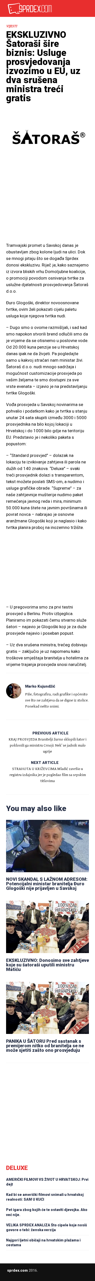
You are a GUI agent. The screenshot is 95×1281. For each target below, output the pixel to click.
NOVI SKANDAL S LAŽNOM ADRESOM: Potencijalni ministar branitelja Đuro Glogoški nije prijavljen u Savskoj (46, 884)
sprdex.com (17, 1270)
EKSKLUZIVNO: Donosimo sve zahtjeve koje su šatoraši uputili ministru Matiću (47, 965)
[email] (39, 1274)
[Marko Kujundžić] (13, 690)
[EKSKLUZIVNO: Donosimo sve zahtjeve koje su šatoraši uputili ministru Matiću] (47, 927)
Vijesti (11, 26)
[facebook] (49, 1274)
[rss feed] (59, 1274)
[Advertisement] (48, 205)
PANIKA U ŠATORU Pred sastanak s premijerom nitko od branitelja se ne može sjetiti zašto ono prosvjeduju (45, 1045)
